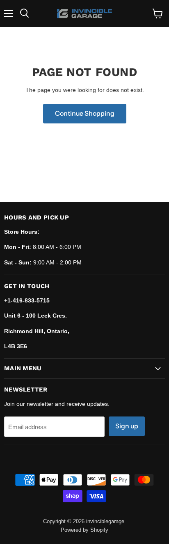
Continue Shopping (84, 113)
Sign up (126, 426)
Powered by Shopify (84, 530)
